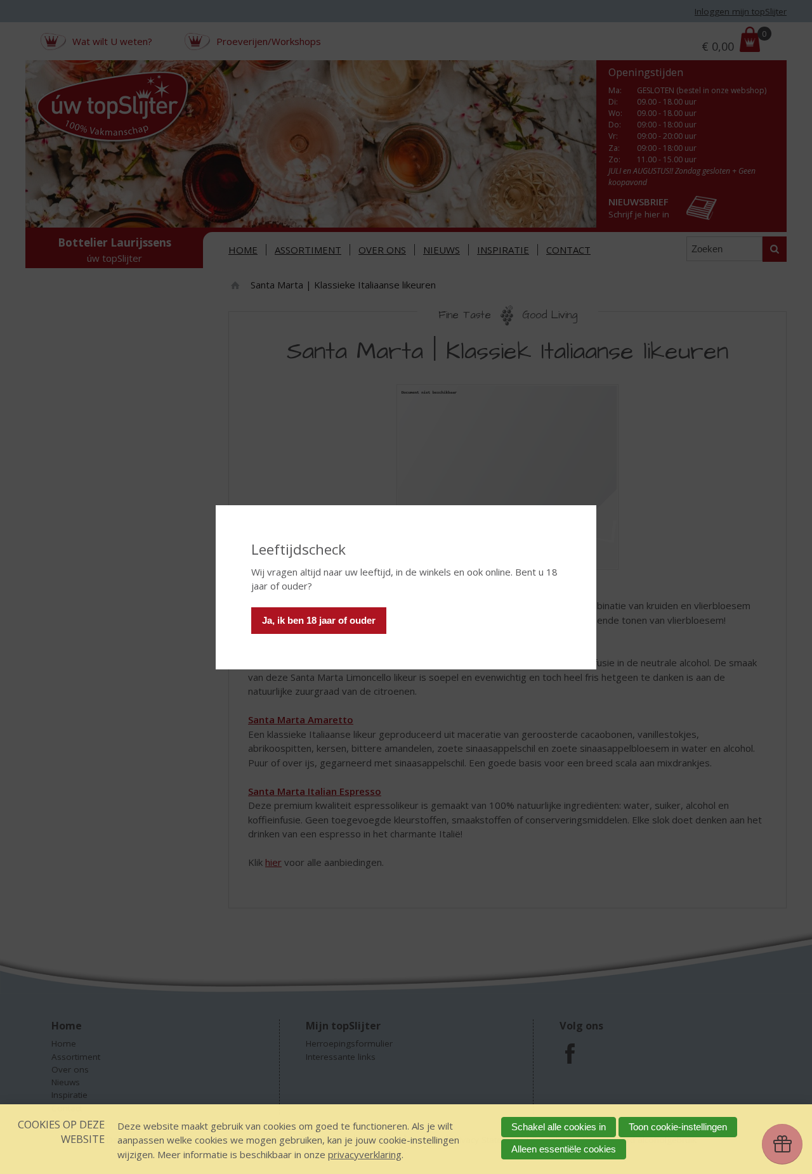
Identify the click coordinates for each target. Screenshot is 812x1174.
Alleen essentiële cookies (563, 1149)
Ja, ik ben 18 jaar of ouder (319, 620)
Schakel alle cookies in (558, 1126)
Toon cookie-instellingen (678, 1126)
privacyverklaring (365, 1154)
